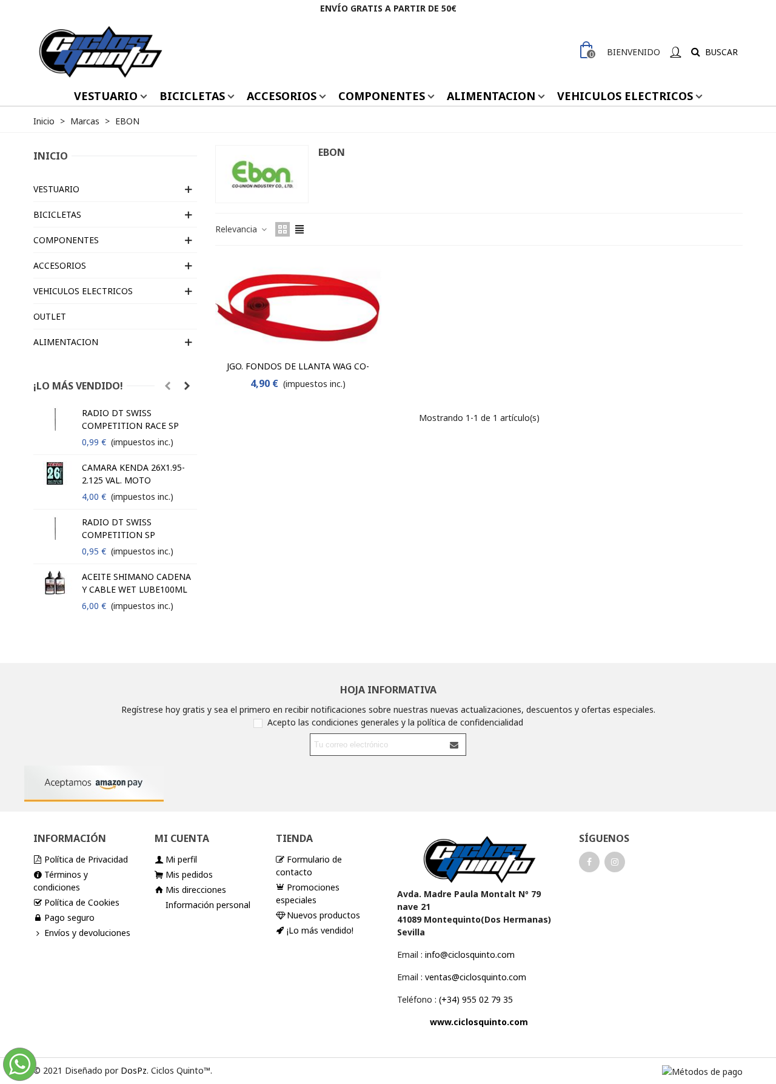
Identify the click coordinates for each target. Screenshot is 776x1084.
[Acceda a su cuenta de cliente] (675, 52)
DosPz (134, 1070)
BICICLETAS (192, 96)
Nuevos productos (323, 915)
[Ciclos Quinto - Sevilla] (100, 51)
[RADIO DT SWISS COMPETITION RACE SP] (54, 418)
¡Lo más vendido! (78, 385)
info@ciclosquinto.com (470, 954)
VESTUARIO (106, 96)
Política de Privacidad (86, 859)
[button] (167, 386)
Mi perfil (181, 859)
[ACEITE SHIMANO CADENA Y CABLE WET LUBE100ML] (54, 582)
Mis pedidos (189, 874)
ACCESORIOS (281, 96)
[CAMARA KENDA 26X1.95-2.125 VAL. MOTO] (54, 473)
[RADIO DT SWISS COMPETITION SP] (54, 528)
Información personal (208, 905)
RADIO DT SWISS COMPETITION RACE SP (130, 419)
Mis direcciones (196, 889)
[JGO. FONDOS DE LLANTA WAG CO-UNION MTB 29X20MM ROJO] (298, 306)
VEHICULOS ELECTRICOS (625, 96)
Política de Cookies (81, 902)
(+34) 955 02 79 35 (476, 999)
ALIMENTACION (491, 96)
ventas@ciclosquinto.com (475, 977)
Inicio (50, 156)
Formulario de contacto (309, 865)
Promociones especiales (308, 893)
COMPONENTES (381, 96)
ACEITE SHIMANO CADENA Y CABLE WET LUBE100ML (136, 583)
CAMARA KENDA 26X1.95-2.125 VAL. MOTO (133, 474)
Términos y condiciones (60, 881)
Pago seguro (69, 917)
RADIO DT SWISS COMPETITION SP (118, 528)
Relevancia (237, 229)
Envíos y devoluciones (87, 932)
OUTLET (49, 316)
